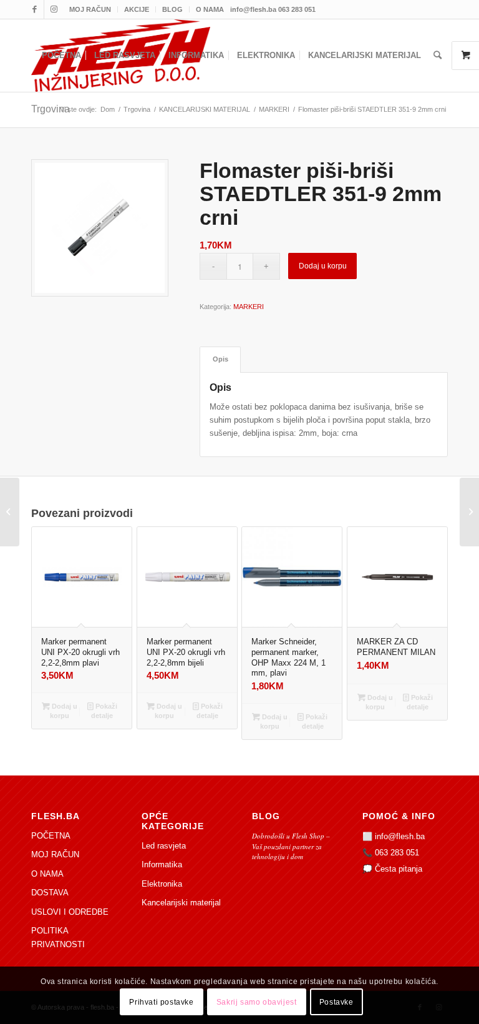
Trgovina (50, 109)
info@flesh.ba (400, 836)
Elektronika (162, 884)
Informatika (162, 864)
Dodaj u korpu (323, 266)
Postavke (336, 1002)
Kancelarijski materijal (181, 902)
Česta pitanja (398, 869)
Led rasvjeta (164, 845)
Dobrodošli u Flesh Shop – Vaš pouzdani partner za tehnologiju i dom (291, 846)
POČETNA (50, 835)
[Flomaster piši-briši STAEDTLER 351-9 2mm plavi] (469, 512)
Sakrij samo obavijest (256, 1002)
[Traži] (437, 55)
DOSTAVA (50, 892)
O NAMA (210, 9)
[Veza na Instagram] (53, 9)
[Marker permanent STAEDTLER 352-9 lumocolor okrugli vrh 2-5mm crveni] (9, 512)
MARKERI (248, 306)
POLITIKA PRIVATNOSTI (58, 937)
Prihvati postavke (161, 1002)
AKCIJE (136, 9)
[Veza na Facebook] (35, 9)
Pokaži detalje (104, 710)
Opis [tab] (220, 359)
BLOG (172, 9)
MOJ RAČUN (90, 9)
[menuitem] (90, 9)
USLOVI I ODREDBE (70, 912)
